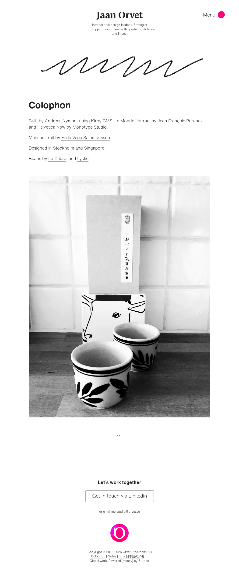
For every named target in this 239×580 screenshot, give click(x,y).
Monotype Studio (90, 127)
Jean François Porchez (180, 121)
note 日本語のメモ (131, 556)
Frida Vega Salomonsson (85, 137)
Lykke (82, 158)
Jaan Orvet (120, 15)
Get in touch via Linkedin (119, 495)
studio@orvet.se (128, 511)
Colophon (98, 556)
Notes (112, 556)
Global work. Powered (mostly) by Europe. (120, 561)
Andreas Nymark (61, 121)
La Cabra (57, 158)
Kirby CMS (101, 121)
